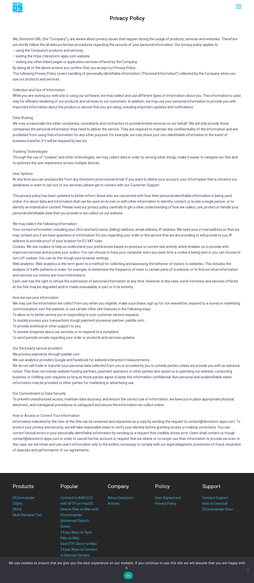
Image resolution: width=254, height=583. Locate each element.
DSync (18, 503)
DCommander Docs (217, 509)
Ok (128, 576)
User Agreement (168, 498)
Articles (114, 503)
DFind (17, 509)
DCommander (24, 498)
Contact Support (215, 498)
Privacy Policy (165, 503)
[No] (247, 569)
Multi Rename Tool (27, 515)
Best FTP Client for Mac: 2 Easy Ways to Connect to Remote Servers (79, 549)
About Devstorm (120, 498)
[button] (238, 6)
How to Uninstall (214, 503)
